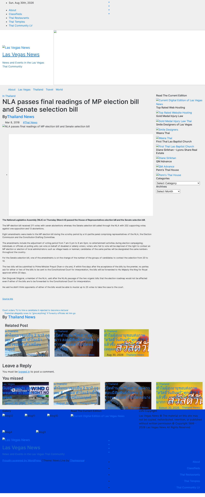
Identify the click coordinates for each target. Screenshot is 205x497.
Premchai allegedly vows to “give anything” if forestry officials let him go (40, 313)
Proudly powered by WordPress (22, 460)
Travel (49, 89)
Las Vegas (24, 89)
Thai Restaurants (19, 17)
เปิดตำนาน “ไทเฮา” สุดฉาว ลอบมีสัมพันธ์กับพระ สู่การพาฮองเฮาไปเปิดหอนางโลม (76, 342)
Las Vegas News (21, 54)
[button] (198, 89)
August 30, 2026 (15, 403)
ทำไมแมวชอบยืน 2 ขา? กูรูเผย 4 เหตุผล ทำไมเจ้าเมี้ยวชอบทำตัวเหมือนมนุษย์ (27, 342)
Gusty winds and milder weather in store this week (23, 393)
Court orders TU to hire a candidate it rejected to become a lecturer (35, 310)
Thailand (38, 89)
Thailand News (20, 116)
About (12, 10)
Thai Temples (17, 21)
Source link (7, 299)
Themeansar (77, 460)
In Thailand (9, 96)
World (59, 89)
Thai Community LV (21, 25)
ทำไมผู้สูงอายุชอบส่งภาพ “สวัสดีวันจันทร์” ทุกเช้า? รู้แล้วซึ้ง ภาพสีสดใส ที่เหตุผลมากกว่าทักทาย (126, 342)
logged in (24, 371)
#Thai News (30, 122)
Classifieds (15, 14)
